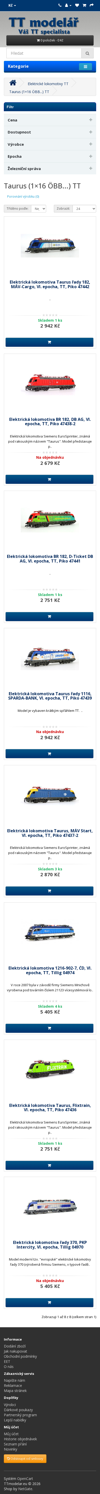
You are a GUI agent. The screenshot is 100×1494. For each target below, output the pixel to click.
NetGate (25, 1488)
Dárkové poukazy (18, 1409)
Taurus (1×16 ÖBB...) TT (29, 91)
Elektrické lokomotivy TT (48, 83)
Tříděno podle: (17, 208)
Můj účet (11, 1433)
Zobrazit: (63, 208)
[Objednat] (92, 5)
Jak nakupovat (15, 1351)
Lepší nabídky (15, 1420)
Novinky (10, 1449)
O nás (9, 1366)
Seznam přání (15, 1444)
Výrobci (10, 1404)
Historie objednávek (20, 1438)
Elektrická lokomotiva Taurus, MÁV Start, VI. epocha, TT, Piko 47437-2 (50, 833)
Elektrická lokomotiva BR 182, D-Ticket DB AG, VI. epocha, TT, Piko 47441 (50, 559)
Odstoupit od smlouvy (26, 1458)
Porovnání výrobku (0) (23, 196)
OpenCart (25, 1478)
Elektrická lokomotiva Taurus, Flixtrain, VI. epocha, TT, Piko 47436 (50, 1108)
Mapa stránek (15, 1390)
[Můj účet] (68, 5)
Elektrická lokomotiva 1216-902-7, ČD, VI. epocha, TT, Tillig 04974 (50, 970)
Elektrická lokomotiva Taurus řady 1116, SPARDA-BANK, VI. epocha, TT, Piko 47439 (50, 696)
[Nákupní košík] (84, 5)
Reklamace (13, 1385)
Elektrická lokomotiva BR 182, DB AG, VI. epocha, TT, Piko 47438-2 (50, 422)
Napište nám (14, 1380)
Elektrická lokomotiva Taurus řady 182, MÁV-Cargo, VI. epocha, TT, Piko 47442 (50, 284)
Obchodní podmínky (20, 1356)
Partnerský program (20, 1414)
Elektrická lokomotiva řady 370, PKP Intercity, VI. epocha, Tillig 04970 (50, 1245)
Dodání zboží (15, 1346)
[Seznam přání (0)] (77, 5)
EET (7, 1361)
